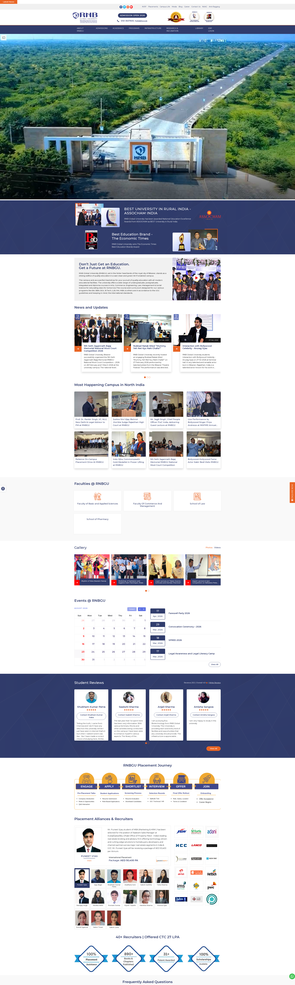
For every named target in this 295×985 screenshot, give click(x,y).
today (132, 609)
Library (199, 28)
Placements (153, 7)
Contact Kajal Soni (204, 715)
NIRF (144, 7)
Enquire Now (292, 491)
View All (214, 664)
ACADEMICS (118, 28)
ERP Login (211, 29)
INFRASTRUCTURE (153, 28)
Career (187, 7)
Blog (180, 7)
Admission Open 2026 (132, 15)
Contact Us (195, 7)
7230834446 (141, 21)
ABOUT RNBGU (80, 29)
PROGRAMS (134, 28)
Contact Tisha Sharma (166, 715)
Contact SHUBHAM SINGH (129, 715)
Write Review (215, 683)
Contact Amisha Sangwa (91, 715)
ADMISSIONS (102, 28)
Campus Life (165, 7)
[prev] (140, 609)
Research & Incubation (172, 29)
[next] (144, 609)
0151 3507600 (127, 21)
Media (174, 7)
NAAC (204, 7)
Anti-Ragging (214, 7)
